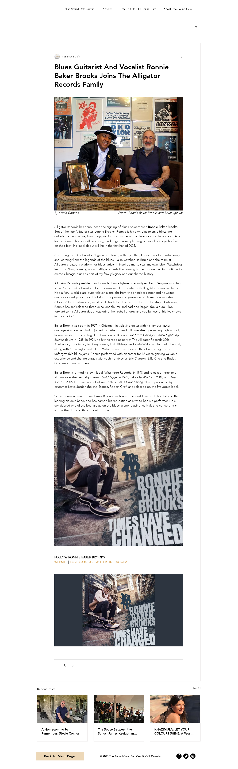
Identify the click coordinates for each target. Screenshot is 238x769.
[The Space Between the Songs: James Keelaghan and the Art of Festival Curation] (119, 709)
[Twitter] (186, 756)
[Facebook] (179, 756)
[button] (196, 27)
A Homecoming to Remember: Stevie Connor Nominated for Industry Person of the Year (60, 731)
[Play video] (118, 610)
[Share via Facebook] (56, 665)
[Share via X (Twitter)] (64, 665)
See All (197, 688)
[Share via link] (73, 665)
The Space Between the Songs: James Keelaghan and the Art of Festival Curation (116, 731)
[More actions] (181, 56)
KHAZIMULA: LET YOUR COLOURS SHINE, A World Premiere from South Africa (174, 731)
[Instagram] (192, 756)
